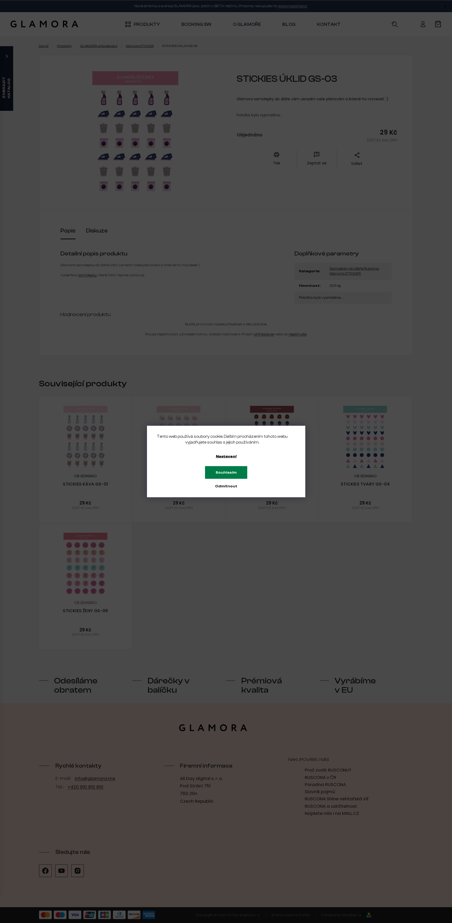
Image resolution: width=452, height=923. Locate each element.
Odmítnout (226, 486)
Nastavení (226, 456)
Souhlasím (226, 472)
